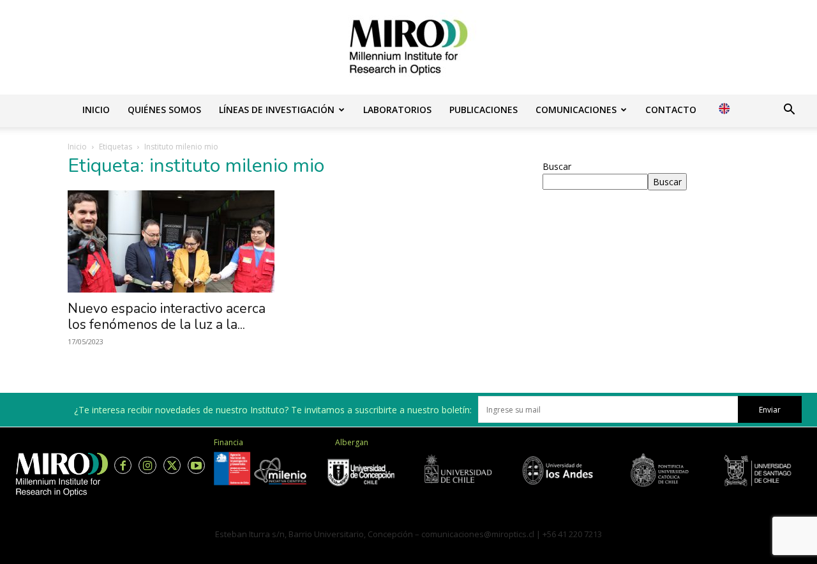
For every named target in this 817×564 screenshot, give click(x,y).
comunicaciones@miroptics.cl (477, 534)
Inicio (96, 109)
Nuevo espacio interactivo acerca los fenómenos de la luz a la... (167, 316)
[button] (789, 111)
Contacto (670, 109)
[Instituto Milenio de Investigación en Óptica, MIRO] (408, 47)
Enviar (770, 409)
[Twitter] (172, 465)
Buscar (557, 166)
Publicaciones (483, 109)
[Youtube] (196, 465)
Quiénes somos (164, 109)
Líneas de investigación (276, 109)
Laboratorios (397, 109)
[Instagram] (147, 465)
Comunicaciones (576, 109)
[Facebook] (122, 465)
